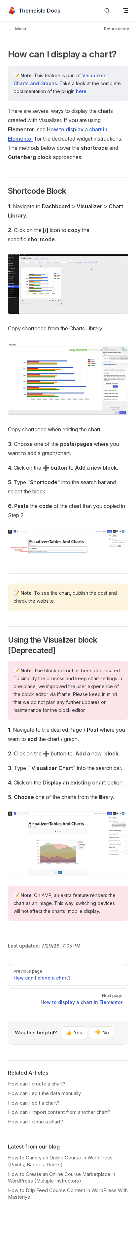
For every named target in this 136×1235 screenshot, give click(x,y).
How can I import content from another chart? (59, 1112)
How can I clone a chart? (35, 1122)
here (81, 91)
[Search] (107, 11)
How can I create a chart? (36, 1084)
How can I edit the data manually (44, 1093)
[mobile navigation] (125, 10)
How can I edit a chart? (33, 1103)
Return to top (116, 28)
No (102, 1032)
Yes (74, 1032)
